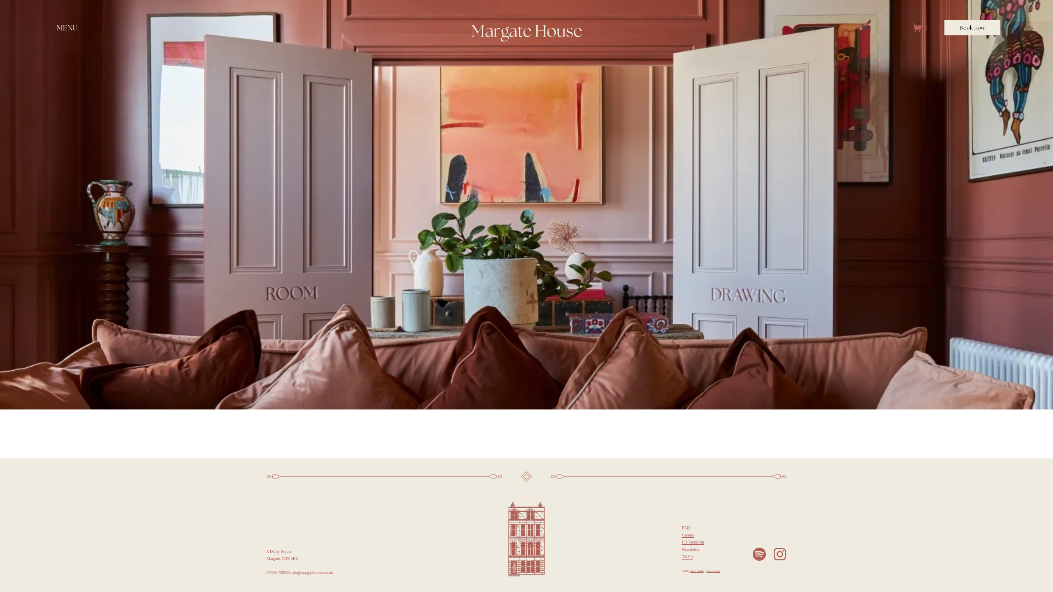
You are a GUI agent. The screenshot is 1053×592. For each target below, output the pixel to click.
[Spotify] (759, 554)
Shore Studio (697, 571)
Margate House (526, 31)
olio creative (713, 571)
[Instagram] (779, 554)
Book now (972, 27)
